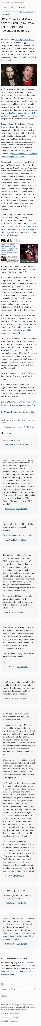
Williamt (8, 875)
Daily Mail (30, 420)
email (3, 971)
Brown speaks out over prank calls (17, 535)
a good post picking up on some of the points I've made (19, 934)
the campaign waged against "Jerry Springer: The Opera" (19, 155)
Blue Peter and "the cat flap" (17, 350)
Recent (19, 427)
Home (2, 2)
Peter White (9, 698)
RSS (30, 968)
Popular (26, 427)
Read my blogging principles (10, 1013)
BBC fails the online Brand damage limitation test (18, 403)
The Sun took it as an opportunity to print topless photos (18, 228)
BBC (24, 420)
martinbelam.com (27, 962)
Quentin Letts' (14, 164)
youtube (6, 558)
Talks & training (15, 2)
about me (27, 965)
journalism (29, 12)
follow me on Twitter (15, 971)
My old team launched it (18, 897)
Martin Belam (4, 34)
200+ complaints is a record (16, 331)
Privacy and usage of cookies (10, 1017)
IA (24, 12)
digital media (5, 14)
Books (7, 2)
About (22, 2)
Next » (32, 427)
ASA (14, 272)
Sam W (7, 612)
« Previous (7, 427)
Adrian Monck (10, 444)
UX (20, 12)
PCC (25, 272)
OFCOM (4, 423)
